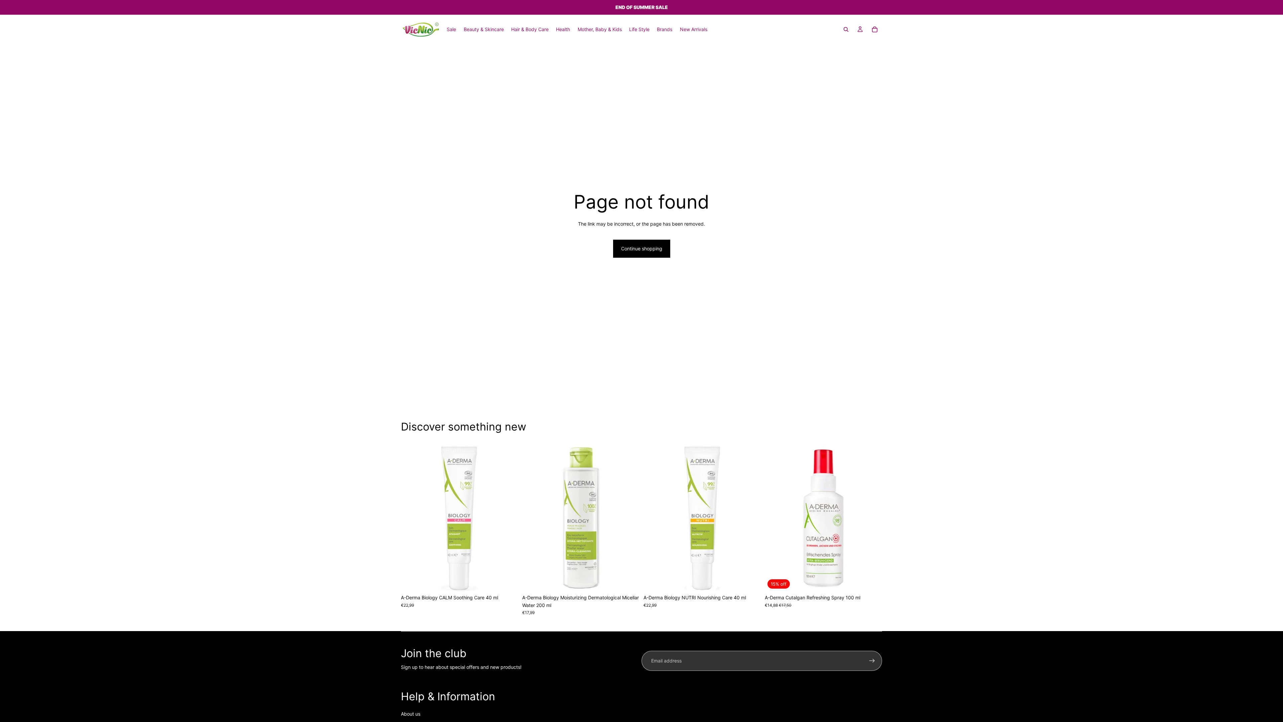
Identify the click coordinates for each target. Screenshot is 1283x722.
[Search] (846, 29)
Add (513, 581)
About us (410, 714)
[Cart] (874, 29)
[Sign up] (872, 661)
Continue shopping (641, 248)
